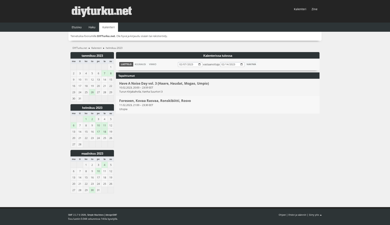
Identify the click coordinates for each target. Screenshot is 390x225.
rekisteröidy (160, 36)
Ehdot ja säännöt (297, 214)
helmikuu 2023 (92, 107)
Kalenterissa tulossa (217, 55)
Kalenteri (300, 9)
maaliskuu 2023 (92, 153)
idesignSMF (111, 215)
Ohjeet (282, 214)
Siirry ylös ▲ (315, 214)
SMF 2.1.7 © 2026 (77, 215)
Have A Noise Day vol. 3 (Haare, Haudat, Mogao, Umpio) (164, 83)
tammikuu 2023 (92, 55)
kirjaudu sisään (139, 36)
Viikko (152, 64)
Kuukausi (140, 64)
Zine (314, 9)
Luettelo (126, 64)
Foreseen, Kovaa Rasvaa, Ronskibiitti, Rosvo (155, 101)
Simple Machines (95, 215)
